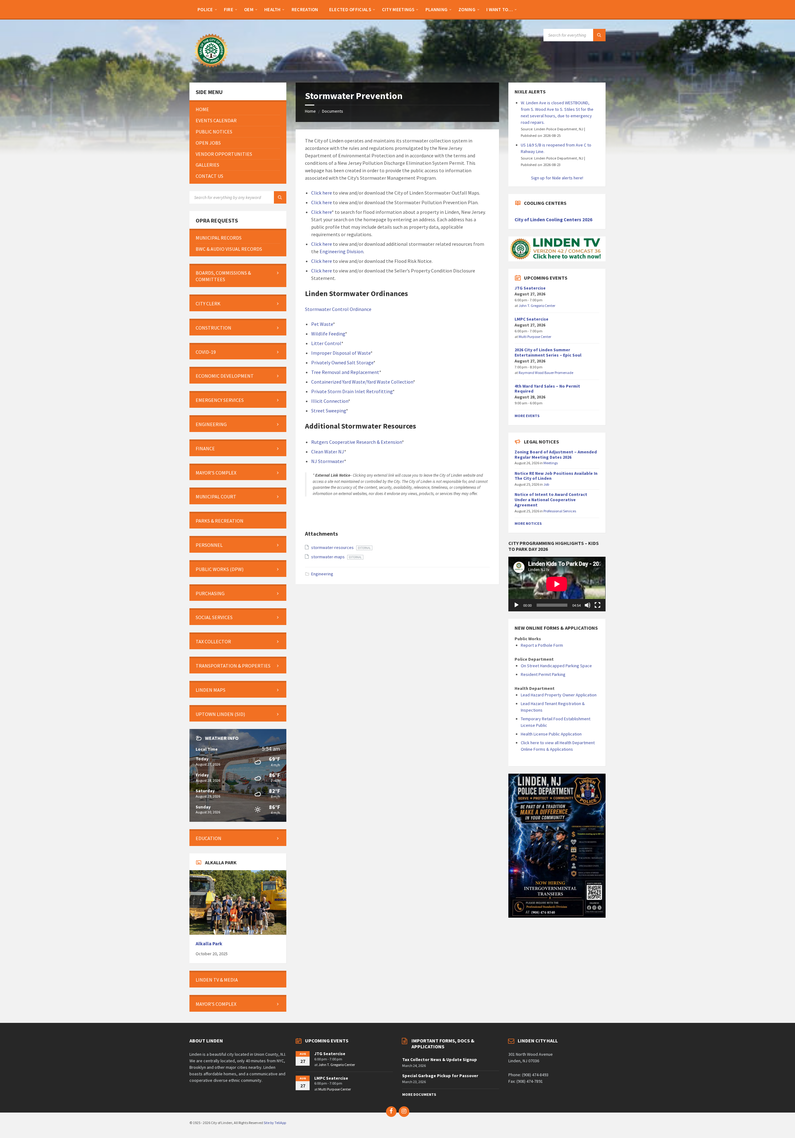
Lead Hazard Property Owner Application (559, 695)
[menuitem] (205, 9)
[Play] (516, 605)
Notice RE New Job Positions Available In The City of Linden (556, 475)
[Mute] (587, 605)
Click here (321, 193)
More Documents (419, 1094)
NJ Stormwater (327, 461)
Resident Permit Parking (543, 674)
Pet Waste (322, 324)
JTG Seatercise (530, 288)
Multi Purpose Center (535, 336)
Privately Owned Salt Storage (342, 362)
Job (546, 484)
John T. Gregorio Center (537, 305)
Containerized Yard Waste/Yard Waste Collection (362, 382)
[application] (556, 584)
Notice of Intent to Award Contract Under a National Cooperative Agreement (551, 500)
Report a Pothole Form (542, 645)
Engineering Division (341, 251)
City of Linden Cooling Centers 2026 (553, 220)
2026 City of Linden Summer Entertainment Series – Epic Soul (548, 352)
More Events (527, 415)
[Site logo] (211, 70)
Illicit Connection (329, 401)
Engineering (322, 574)
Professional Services (559, 511)
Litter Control (326, 343)
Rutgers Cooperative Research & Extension (356, 442)
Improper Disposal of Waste (340, 353)
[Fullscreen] (597, 605)
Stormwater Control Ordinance (338, 309)
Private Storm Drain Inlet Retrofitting (352, 391)
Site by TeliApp (275, 1122)
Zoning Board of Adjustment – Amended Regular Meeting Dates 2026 (556, 454)
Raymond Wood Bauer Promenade (546, 372)
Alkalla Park (209, 944)
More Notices (528, 523)
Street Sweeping (328, 410)
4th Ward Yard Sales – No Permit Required (547, 388)
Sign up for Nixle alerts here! (557, 178)
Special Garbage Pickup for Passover (440, 1075)
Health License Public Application (551, 734)
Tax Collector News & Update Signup (439, 1059)
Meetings (550, 463)
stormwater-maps (328, 557)
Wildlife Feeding (328, 334)
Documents (332, 111)
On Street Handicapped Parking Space (556, 665)
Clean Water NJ (327, 451)
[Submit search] (599, 35)
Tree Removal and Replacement (345, 372)
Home (310, 111)
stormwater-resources (333, 547)
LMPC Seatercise (531, 319)
